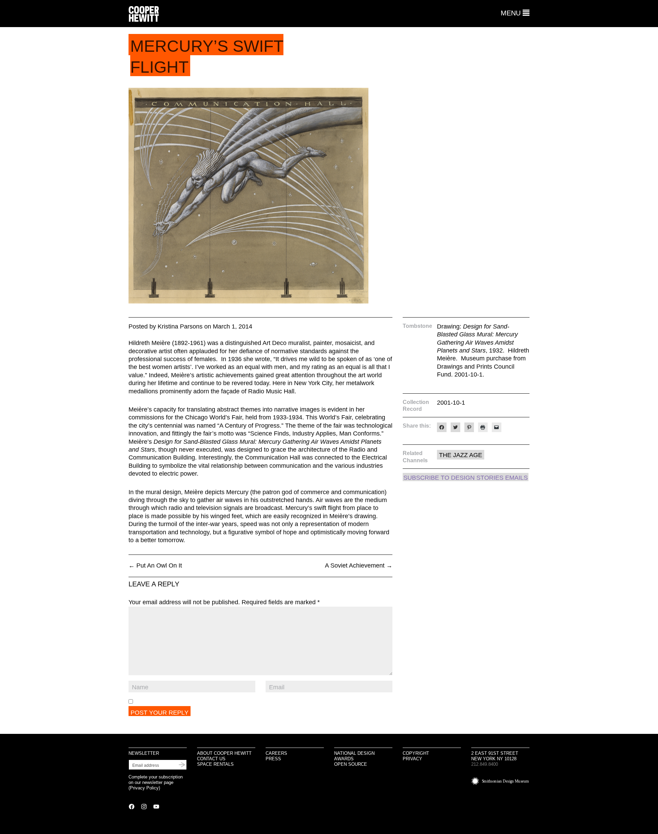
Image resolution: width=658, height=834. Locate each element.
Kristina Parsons (180, 326)
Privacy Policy (144, 787)
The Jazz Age (460, 455)
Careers (276, 753)
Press (273, 758)
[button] (515, 13)
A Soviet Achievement (358, 565)
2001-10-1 (451, 402)
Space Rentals (215, 764)
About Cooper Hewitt (224, 753)
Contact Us (211, 758)
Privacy (412, 758)
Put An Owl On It (155, 565)
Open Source (350, 764)
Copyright (416, 753)
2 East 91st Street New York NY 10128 (494, 756)
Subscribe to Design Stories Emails (465, 477)
